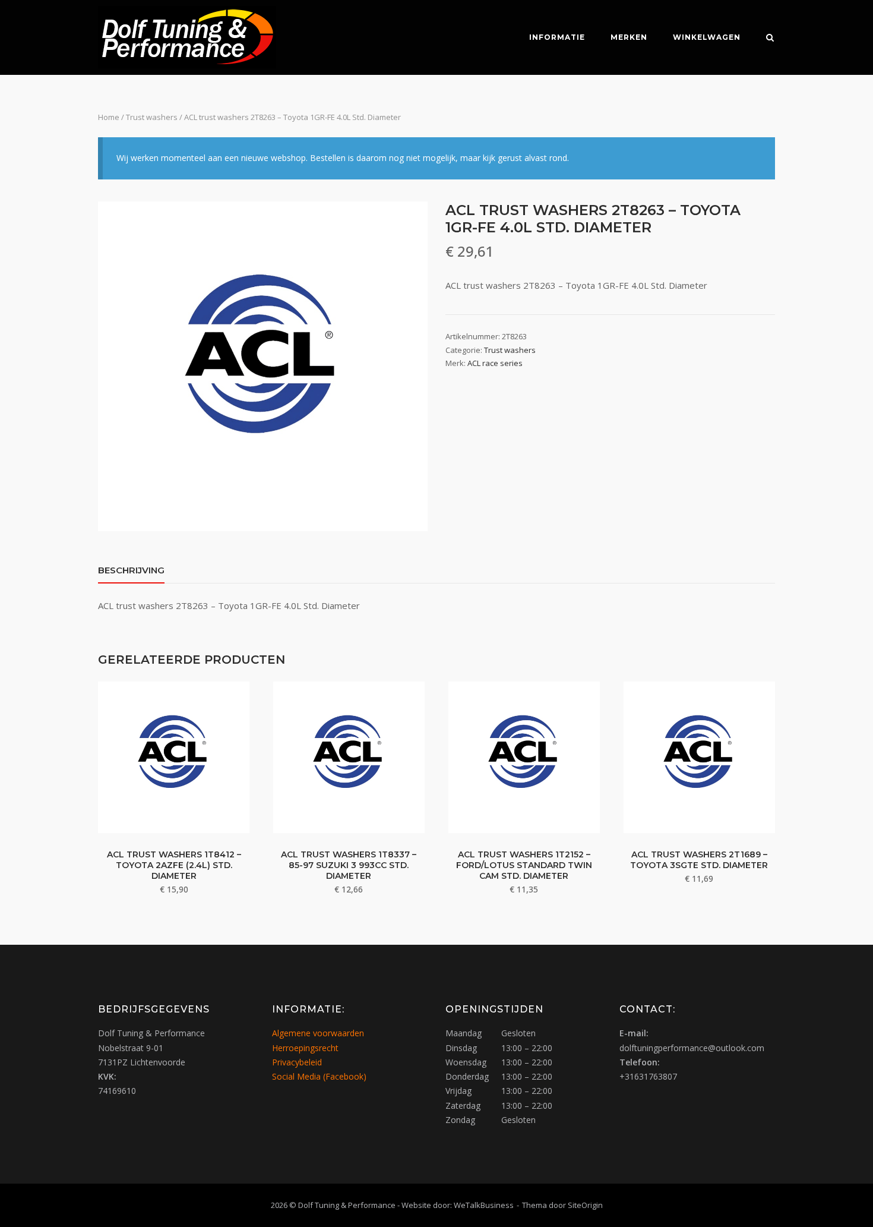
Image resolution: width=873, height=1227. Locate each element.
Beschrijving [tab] (131, 570)
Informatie (557, 37)
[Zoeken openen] (770, 38)
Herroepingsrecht (305, 1047)
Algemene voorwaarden (318, 1033)
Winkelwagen (707, 37)
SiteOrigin (585, 1205)
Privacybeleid (297, 1062)
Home (108, 117)
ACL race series (495, 363)
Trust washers (152, 117)
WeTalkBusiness (484, 1205)
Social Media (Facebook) (319, 1076)
